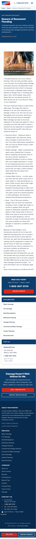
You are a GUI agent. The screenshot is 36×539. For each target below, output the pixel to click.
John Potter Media (22, 526)
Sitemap (4, 492)
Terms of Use (6, 489)
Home (3, 8)
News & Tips (6, 480)
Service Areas (6, 471)
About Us (5, 468)
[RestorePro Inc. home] (6, 3)
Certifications (6, 477)
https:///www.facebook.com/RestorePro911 (19, 269)
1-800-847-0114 (18, 286)
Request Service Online (18, 395)
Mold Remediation (9, 313)
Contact (4, 483)
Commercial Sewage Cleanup (11, 448)
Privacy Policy (6, 486)
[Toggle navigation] (32, 3)
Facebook (4, 514)
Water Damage (8, 304)
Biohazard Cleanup (9, 317)
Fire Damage (7, 309)
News (9, 8)
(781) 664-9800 (12, 506)
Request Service (19, 291)
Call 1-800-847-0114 (18, 389)
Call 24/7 (9, 534)
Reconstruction (8, 335)
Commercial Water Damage (12, 326)
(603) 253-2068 (12, 509)
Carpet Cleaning (8, 331)
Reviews (4, 474)
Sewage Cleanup (9, 322)
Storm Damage (7, 454)
